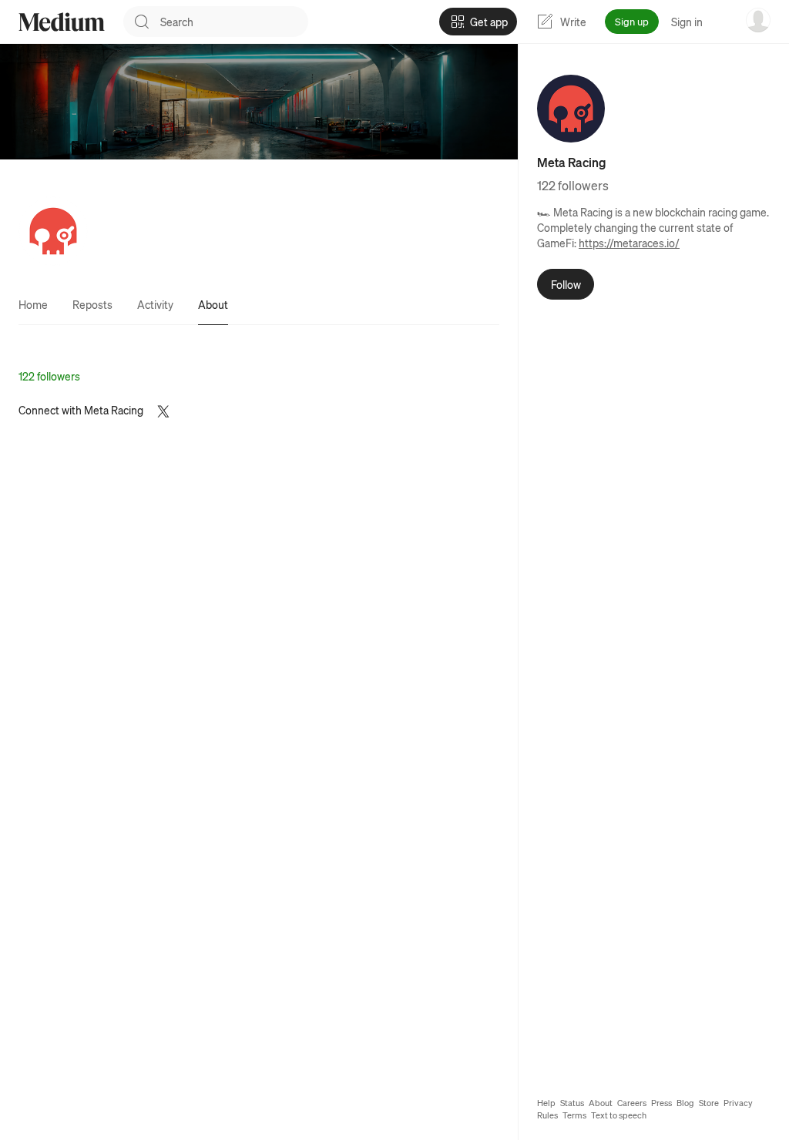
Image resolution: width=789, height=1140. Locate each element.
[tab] (33, 304)
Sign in (687, 21)
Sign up (632, 21)
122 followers (49, 376)
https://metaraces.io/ (629, 243)
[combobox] (234, 21)
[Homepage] (61, 22)
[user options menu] (758, 20)
